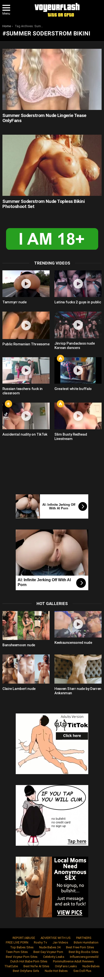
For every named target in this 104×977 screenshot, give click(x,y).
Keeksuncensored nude (73, 642)
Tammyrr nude (14, 302)
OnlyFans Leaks (66, 966)
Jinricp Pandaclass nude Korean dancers (74, 345)
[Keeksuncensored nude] (78, 624)
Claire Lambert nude (19, 689)
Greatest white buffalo (73, 389)
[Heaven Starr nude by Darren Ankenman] (78, 669)
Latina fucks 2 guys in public (77, 302)
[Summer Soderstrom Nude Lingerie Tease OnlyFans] (52, 79)
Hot (60, 358)
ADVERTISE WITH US (56, 938)
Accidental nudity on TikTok (24, 434)
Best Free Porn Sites (80, 947)
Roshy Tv (40, 942)
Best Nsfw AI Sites (36, 966)
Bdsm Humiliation (86, 942)
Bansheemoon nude (18, 645)
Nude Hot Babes (56, 971)
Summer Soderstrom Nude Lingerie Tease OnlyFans (44, 118)
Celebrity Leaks (53, 957)
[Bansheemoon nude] (26, 625)
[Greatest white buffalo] (78, 370)
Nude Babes (91, 966)
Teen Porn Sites (17, 952)
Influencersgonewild (84, 957)
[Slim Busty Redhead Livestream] (78, 416)
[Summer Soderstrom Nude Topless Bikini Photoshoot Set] (52, 165)
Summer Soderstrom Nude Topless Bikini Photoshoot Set (43, 204)
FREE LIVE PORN (17, 942)
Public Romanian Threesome (26, 344)
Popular (8, 403)
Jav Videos (60, 942)
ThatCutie (11, 966)
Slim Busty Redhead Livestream (70, 436)
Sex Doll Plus (82, 971)
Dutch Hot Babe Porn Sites (28, 961)
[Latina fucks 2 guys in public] (78, 283)
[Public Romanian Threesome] (26, 325)
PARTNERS (83, 938)
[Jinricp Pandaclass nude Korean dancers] (78, 325)
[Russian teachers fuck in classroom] (26, 370)
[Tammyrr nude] (26, 283)
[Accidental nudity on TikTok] (26, 416)
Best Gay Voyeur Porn (48, 952)
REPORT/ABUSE (24, 938)
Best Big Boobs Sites (83, 952)
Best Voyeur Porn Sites (21, 957)
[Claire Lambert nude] (26, 669)
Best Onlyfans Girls (26, 971)
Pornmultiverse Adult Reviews (73, 961)
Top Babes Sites (22, 947)
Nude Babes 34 (49, 947)
